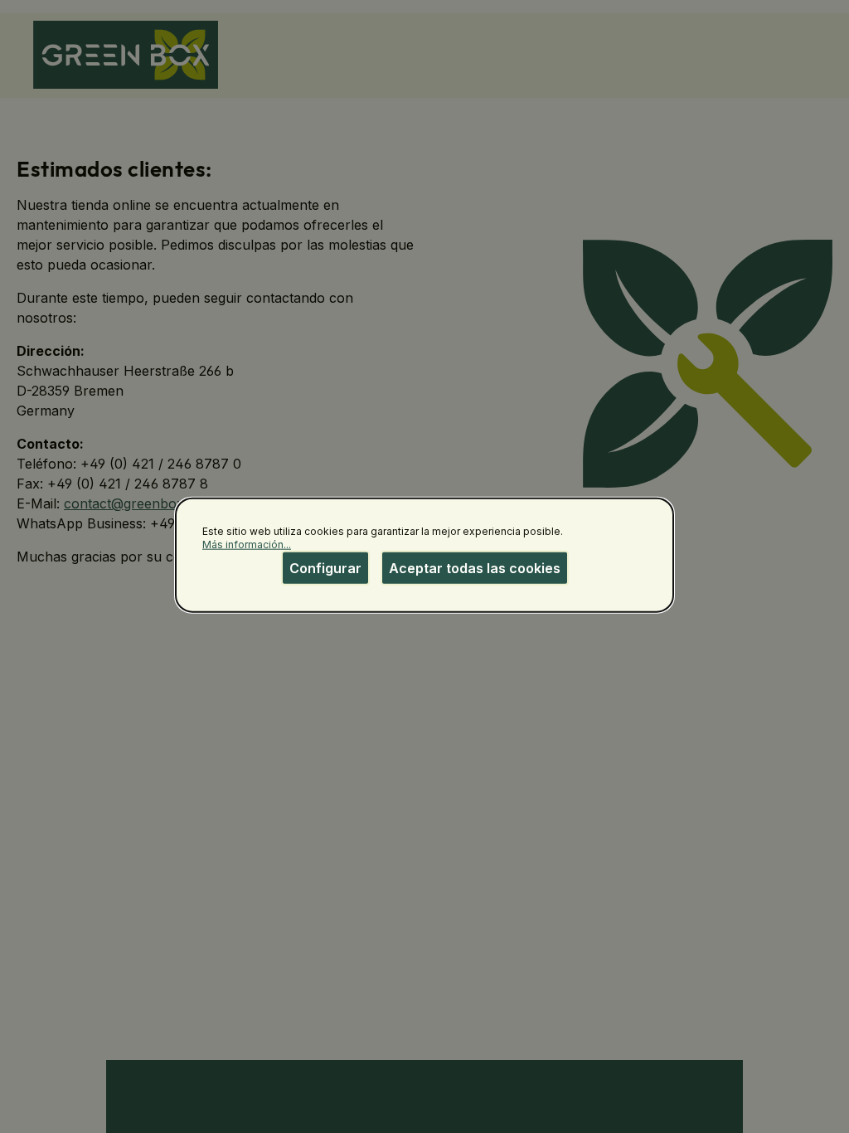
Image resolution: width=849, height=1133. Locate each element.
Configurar (325, 568)
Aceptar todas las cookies (474, 568)
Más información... (246, 543)
